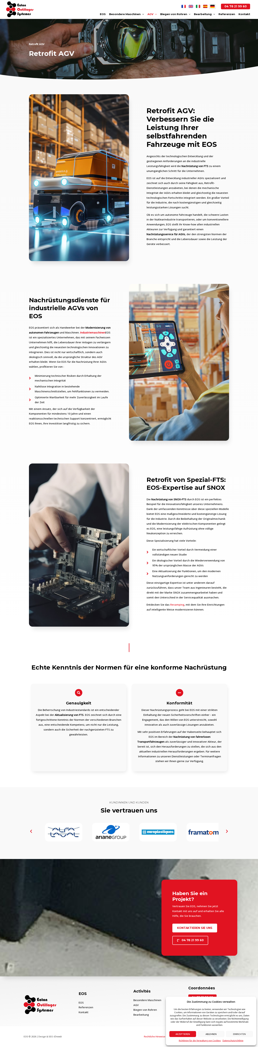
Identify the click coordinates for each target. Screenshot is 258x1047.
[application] (142, 14)
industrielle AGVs (57, 308)
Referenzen (227, 14)
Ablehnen (211, 1034)
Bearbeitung (203, 14)
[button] (31, 831)
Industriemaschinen (92, 332)
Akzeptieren (183, 1034)
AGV (150, 14)
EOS (103, 14)
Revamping (177, 604)
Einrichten (239, 1034)
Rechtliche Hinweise (154, 1036)
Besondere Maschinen (125, 14)
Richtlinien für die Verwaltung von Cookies (200, 1040)
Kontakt (244, 14)
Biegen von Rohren (173, 14)
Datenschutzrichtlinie (233, 1040)
